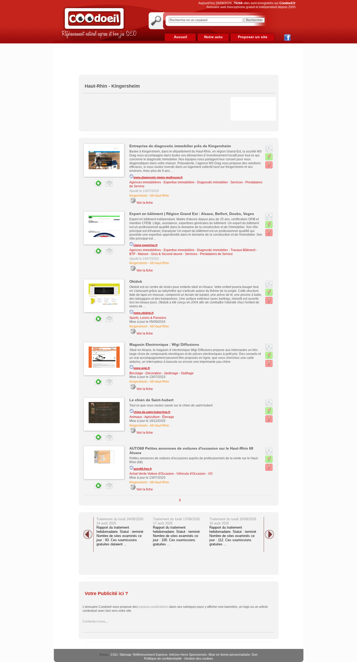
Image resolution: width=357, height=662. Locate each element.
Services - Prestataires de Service (209, 254)
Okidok (135, 281)
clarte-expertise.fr (146, 245)
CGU (114, 655)
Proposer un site (252, 37)
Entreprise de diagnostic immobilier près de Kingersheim (180, 146)
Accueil (180, 37)
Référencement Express (150, 655)
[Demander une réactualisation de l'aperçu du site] (92, 185)
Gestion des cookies (198, 658)
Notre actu (213, 37)
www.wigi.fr (142, 368)
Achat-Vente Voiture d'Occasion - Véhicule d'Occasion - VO (170, 474)
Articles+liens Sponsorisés (188, 655)
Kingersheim (138, 195)
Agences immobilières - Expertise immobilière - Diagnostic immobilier (178, 182)
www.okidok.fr (144, 312)
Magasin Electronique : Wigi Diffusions (164, 344)
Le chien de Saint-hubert (151, 400)
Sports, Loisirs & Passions (147, 318)
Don (255, 655)
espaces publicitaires (154, 607)
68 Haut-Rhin (159, 195)
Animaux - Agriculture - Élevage (151, 417)
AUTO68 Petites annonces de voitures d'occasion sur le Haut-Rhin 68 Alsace (191, 450)
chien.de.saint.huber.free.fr (152, 412)
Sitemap (125, 655)
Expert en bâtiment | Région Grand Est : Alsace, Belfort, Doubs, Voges (191, 214)
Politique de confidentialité (163, 658)
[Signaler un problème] (108, 185)
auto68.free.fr (143, 468)
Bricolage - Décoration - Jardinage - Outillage (161, 373)
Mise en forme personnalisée (229, 655)
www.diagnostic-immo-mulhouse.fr (158, 177)
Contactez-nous (94, 621)
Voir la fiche (144, 203)
